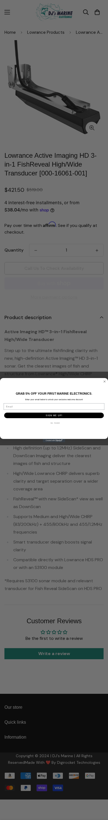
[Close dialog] (104, 381)
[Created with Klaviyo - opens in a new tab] (54, 440)
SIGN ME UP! (54, 415)
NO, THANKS (55, 423)
